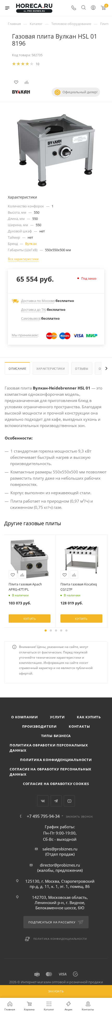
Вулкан (31, 243)
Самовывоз (30, 318)
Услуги (57, 717)
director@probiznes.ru (60, 865)
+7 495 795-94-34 (43, 816)
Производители (39, 726)
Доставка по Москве (37, 300)
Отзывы (81, 368)
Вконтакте (42, 801)
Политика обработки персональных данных (49, 748)
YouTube (69, 801)
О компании (24, 717)
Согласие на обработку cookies (56, 783)
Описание (17, 368)
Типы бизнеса (56, 735)
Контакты (79, 726)
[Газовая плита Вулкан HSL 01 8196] (56, 149)
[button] (45, 630)
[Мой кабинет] (93, 8)
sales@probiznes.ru (59, 848)
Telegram (56, 801)
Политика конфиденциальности (56, 759)
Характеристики (50, 368)
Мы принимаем (25, 335)
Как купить (89, 717)
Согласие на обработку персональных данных (50, 772)
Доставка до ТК (33, 309)
